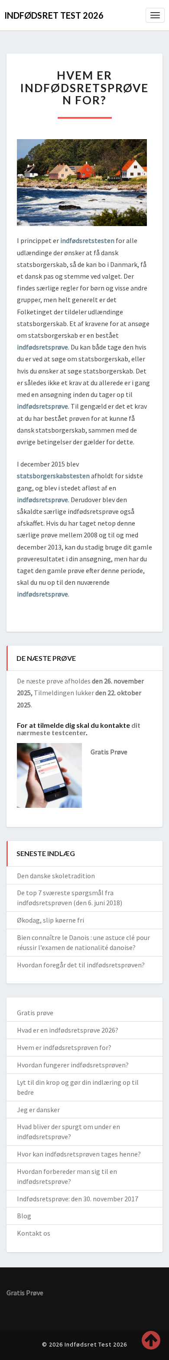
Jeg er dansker (38, 1109)
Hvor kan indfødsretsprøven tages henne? (79, 1154)
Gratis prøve (35, 1012)
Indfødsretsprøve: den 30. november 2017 (77, 1198)
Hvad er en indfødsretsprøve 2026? (67, 1030)
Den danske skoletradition (56, 875)
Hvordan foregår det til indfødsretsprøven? (81, 964)
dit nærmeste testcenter (78, 729)
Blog (24, 1215)
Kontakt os (33, 1233)
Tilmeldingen (54, 692)
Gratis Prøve (109, 751)
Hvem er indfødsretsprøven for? (64, 1047)
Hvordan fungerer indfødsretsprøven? (73, 1064)
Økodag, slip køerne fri (50, 920)
